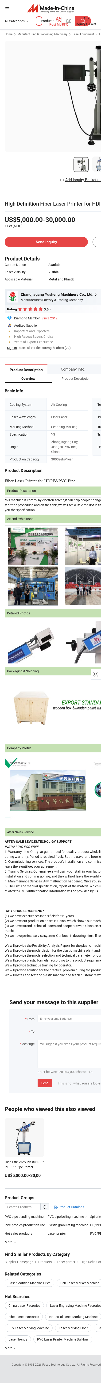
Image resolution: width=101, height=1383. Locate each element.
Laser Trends (17, 1339)
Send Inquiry (46, 242)
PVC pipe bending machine (24, 1216)
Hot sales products (18, 1233)
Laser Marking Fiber (73, 1328)
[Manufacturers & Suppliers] (50, 8)
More (9, 1348)
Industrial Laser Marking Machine (73, 1316)
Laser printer (56, 1233)
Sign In (12, 347)
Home (8, 34)
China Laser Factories (24, 1305)
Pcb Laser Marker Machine (79, 1283)
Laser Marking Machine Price (29, 1283)
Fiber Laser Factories (23, 1316)
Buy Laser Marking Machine (28, 1328)
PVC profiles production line (25, 1225)
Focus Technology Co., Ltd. (59, 1364)
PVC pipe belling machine (65, 1216)
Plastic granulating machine (67, 1225)
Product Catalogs (71, 1207)
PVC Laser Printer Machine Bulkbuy (63, 1339)
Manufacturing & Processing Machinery (42, 34)
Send (45, 1083)
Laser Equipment (83, 34)
